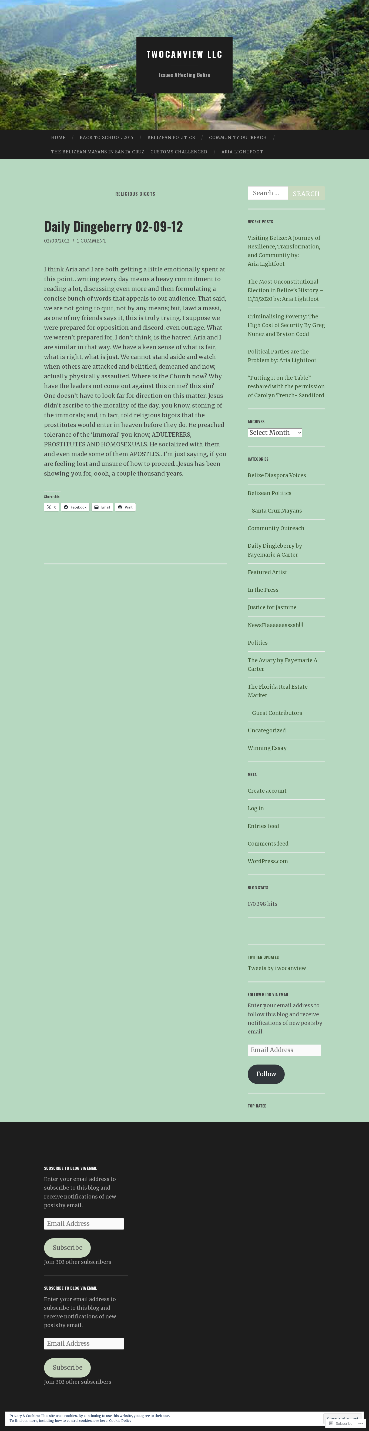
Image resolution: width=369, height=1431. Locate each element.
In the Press (263, 590)
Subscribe (67, 1247)
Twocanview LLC (184, 54)
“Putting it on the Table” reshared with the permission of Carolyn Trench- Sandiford (286, 386)
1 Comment (92, 241)
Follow (266, 1074)
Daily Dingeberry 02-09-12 (113, 225)
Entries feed (263, 826)
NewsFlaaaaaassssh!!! (275, 625)
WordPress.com (268, 861)
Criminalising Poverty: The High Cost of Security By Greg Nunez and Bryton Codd (286, 325)
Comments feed (268, 843)
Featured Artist (267, 572)
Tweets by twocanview (277, 968)
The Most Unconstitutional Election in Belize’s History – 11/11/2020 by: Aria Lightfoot (286, 290)
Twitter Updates (263, 957)
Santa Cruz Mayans (277, 510)
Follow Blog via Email (268, 994)
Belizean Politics (171, 137)
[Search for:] (286, 193)
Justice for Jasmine (272, 607)
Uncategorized (267, 730)
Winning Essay (267, 748)
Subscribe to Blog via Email (70, 1168)
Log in (256, 808)
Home (58, 137)
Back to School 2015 (106, 137)
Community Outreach (238, 137)
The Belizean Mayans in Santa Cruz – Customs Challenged (129, 151)
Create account (267, 790)
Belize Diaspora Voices (277, 475)
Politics (258, 642)
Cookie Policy (120, 1421)
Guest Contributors (277, 713)
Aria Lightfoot (242, 151)
